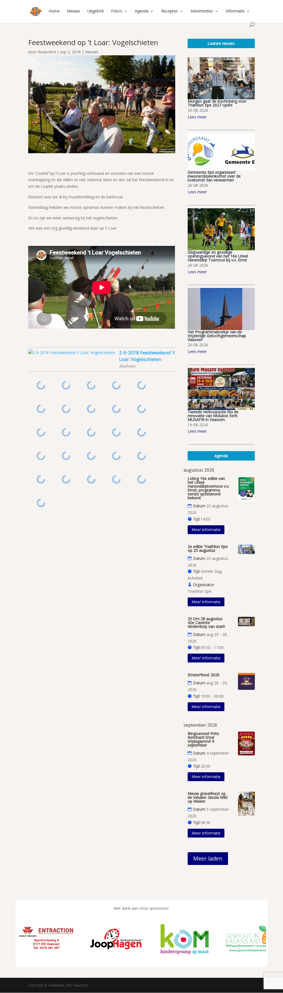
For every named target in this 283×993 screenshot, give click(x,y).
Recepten (169, 11)
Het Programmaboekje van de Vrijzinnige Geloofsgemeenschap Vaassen (217, 335)
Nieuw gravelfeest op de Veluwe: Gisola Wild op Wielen (207, 797)
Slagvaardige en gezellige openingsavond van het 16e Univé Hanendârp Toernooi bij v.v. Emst (218, 255)
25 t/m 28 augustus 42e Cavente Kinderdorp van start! (206, 622)
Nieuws (73, 11)
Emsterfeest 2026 (203, 674)
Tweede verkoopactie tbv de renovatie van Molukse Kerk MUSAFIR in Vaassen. (213, 415)
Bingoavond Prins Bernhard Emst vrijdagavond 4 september (203, 739)
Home (54, 11)
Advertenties (202, 11)
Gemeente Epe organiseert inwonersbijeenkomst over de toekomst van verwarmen (214, 176)
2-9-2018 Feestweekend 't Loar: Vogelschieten (147, 355)
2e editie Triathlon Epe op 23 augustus (208, 548)
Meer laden (207, 858)
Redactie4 (47, 51)
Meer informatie (206, 529)
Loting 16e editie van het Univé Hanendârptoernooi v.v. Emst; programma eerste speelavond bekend (208, 488)
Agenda (141, 11)
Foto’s (116, 11)
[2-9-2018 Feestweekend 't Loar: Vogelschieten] (71, 352)
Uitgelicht (95, 11)
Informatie (235, 11)
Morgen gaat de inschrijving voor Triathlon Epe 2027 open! (217, 103)
